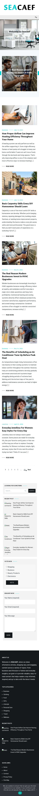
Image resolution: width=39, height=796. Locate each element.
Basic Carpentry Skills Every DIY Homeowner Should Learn (17, 205)
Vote (12, 582)
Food (5, 698)
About (5, 770)
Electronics (11, 576)
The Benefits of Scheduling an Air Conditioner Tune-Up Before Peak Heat (18, 355)
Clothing (6, 694)
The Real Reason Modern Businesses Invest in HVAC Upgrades (19, 73)
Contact (6, 773)
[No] (37, 790)
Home (5, 767)
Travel (6, 714)
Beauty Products (13, 573)
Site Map (6, 780)
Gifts (5, 701)
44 (25, 469)
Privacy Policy (8, 777)
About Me (18, 38)
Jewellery (5, 424)
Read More (10, 166)
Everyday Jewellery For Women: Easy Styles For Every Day (17, 429)
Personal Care (8, 707)
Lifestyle (6, 704)
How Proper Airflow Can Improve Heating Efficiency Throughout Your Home (18, 136)
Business (12, 78)
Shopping (10, 567)
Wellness (6, 717)
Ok (20, 793)
